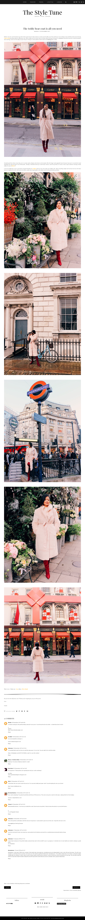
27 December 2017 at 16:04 (19, 830)
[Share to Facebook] (20, 711)
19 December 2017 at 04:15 (26, 759)
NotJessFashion (12, 792)
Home (25, 2)
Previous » (76, 887)
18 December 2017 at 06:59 (18, 722)
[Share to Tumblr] (25, 711)
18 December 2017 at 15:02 (19, 748)
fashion (8, 711)
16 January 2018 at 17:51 (19, 838)
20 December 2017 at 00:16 (23, 792)
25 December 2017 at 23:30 (19, 818)
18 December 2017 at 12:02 (19, 736)
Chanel (10, 804)
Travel (41, 2)
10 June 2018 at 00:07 (20, 850)
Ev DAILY (10, 736)
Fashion (32, 2)
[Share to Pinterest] (22, 711)
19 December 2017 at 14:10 (17, 781)
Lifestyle (50, 2)
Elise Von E (10, 768)
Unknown (10, 748)
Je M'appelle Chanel (14, 812)
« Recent (7, 887)
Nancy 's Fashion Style (13, 759)
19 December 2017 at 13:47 (20, 768)
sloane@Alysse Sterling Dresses (15, 823)
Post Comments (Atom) (75, 890)
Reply (9, 732)
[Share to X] (17, 711)
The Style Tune (42, 12)
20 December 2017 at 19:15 (18, 804)
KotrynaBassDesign (57, 918)
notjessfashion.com (16, 797)
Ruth (9, 781)
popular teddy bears (60, 856)
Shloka (9, 722)
